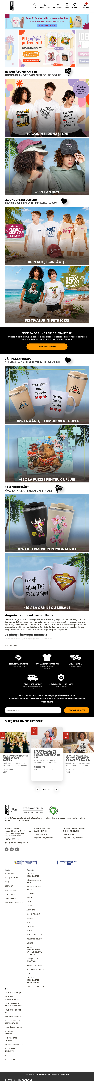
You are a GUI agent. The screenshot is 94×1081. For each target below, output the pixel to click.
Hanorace (31, 897)
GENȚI (28, 922)
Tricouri (30, 893)
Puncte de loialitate (14, 902)
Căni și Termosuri (34, 914)
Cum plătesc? (11, 890)
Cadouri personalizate (32, 874)
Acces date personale (10, 1032)
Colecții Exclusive (34, 939)
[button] (37, 789)
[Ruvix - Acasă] (11, 810)
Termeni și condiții (13, 993)
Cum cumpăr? (11, 894)
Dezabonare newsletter (10, 1049)
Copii (28, 973)
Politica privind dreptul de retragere (14, 1004)
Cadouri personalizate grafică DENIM (32, 980)
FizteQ (66, 1074)
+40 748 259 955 (12, 839)
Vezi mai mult (11, 645)
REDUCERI (30, 926)
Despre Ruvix (10, 873)
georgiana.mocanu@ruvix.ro (16, 842)
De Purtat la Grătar (35, 969)
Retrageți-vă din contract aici (12, 1022)
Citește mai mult (8, 770)
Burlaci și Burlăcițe (35, 986)
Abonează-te (77, 710)
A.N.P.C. (7, 1055)
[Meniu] (6, 5)
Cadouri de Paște (34, 965)
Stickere (30, 906)
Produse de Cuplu (34, 935)
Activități (31, 910)
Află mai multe (47, 346)
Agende (29, 918)
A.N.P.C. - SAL (10, 1059)
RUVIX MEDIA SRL (44, 1074)
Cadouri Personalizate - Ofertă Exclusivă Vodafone (34, 951)
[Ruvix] (15, 5)
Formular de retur (13, 1016)
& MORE (29, 943)
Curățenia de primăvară (32, 959)
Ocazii (29, 930)
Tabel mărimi (10, 898)
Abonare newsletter (14, 1044)
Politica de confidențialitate (12, 998)
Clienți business (11, 878)
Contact (9, 886)
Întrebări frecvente (13, 1027)
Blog (7, 882)
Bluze (28, 901)
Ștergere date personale (11, 1039)
